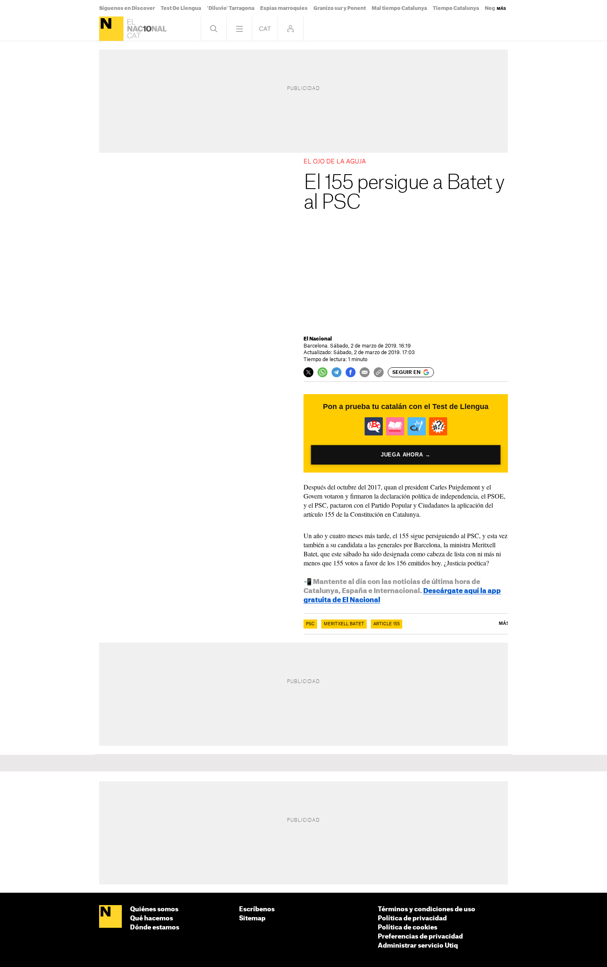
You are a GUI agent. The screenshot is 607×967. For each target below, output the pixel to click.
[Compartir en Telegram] (336, 372)
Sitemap (252, 918)
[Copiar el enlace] (379, 372)
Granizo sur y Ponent (339, 8)
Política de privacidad (412, 918)
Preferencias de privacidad (420, 937)
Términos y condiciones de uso (426, 909)
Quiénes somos (154, 909)
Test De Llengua (181, 8)
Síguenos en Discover (127, 8)
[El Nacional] (111, 29)
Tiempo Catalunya (456, 8)
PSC (310, 624)
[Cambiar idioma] (264, 29)
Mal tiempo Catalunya (399, 8)
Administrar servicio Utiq (418, 946)
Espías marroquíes (284, 8)
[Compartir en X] (308, 372)
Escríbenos (257, 909)
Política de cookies (407, 927)
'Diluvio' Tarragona (230, 8)
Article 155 (386, 624)
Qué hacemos (151, 918)
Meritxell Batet (344, 624)
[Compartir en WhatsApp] (322, 372)
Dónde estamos (154, 927)
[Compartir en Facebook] (351, 372)
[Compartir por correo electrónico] (365, 372)
